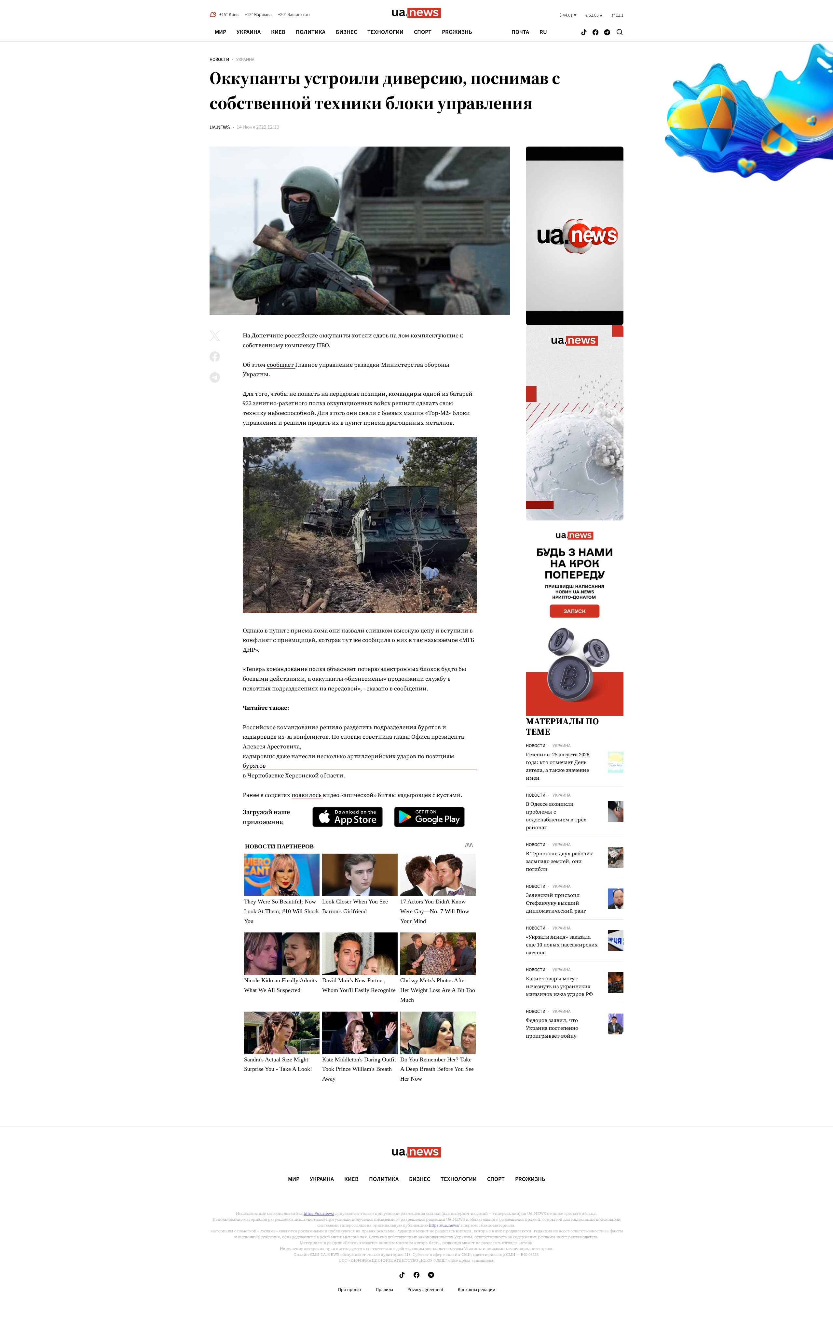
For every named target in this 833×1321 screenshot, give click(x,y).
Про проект (350, 1289)
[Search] (619, 32)
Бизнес (346, 32)
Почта (520, 32)
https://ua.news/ (319, 1213)
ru (543, 32)
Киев (278, 32)
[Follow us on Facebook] (595, 32)
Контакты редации (476, 1289)
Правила (384, 1289)
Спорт (422, 32)
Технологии (385, 32)
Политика (310, 32)
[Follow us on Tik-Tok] (584, 32)
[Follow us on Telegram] (607, 32)
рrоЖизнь (457, 32)
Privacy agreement (425, 1289)
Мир (220, 32)
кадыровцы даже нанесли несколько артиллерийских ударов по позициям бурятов (348, 761)
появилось (307, 795)
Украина (249, 32)
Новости (219, 59)
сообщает (281, 365)
